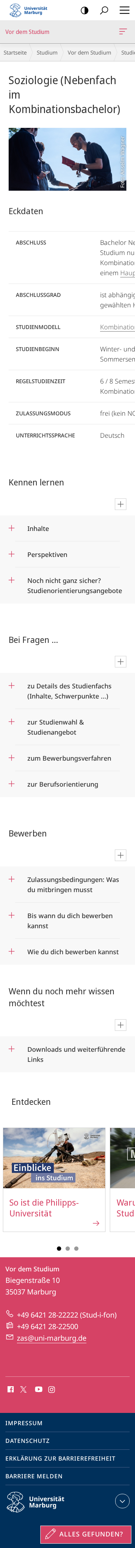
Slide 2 (68, 1248)
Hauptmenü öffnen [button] (124, 10)
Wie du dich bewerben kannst (73, 949)
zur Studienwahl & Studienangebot (55, 724)
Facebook (9, 1390)
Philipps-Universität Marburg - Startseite (31, 10)
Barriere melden (34, 1476)
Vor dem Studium (124, 31)
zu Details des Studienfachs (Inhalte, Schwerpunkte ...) (69, 688)
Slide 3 (76, 1248)
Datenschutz (27, 1441)
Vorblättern (125, 1184)
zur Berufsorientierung (62, 781)
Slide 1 (59, 1248)
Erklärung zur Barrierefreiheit (60, 1458)
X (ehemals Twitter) (24, 1389)
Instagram (52, 1390)
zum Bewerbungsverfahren (69, 755)
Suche (104, 10)
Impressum (24, 1423)
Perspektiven (47, 552)
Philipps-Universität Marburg (48, 1513)
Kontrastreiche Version (84, 10)
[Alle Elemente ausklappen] (120, 504)
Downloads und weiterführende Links (76, 1052)
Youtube (37, 1390)
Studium (47, 52)
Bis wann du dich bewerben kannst (70, 918)
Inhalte (38, 526)
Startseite (15, 52)
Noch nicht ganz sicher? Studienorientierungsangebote (74, 583)
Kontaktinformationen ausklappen (122, 1501)
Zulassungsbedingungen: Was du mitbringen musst (73, 882)
